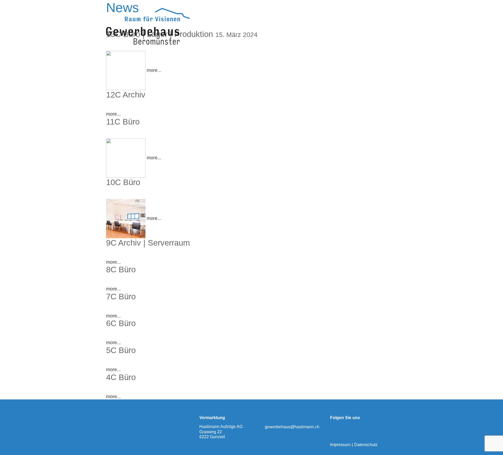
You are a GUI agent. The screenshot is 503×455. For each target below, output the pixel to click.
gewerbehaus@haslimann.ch (292, 427)
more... (154, 70)
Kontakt (386, 38)
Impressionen (357, 38)
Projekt (259, 38)
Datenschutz (366, 444)
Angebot (298, 38)
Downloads (325, 38)
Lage (278, 38)
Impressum (340, 444)
